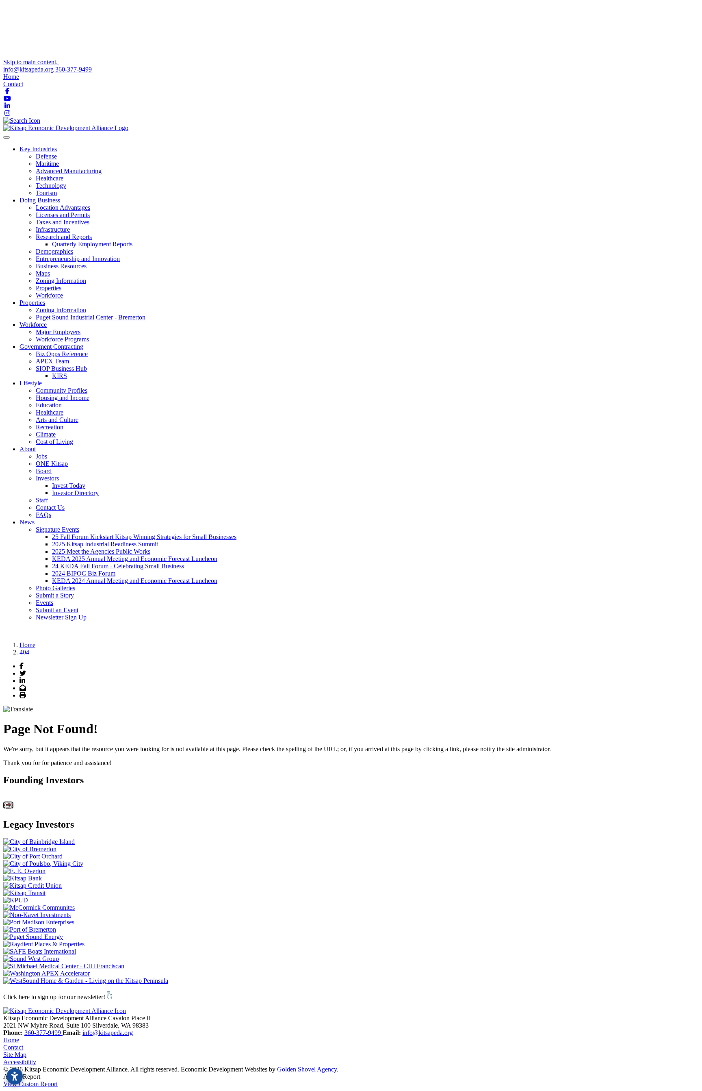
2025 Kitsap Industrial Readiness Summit (105, 544)
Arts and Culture (57, 419)
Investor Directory (75, 492)
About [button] (28, 449)
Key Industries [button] (38, 149)
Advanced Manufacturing (69, 170)
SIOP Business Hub (61, 368)
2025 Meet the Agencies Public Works (101, 551)
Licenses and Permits (63, 214)
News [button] (27, 522)
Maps (43, 273)
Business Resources (61, 266)
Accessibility (19, 1061)
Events (44, 602)
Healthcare (49, 178)
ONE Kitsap (52, 463)
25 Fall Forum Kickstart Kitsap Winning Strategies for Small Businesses (144, 536)
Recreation (49, 427)
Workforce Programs (62, 339)
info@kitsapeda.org (28, 69)
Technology (51, 185)
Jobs (41, 456)
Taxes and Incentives (62, 222)
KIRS (59, 375)
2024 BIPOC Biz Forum (83, 573)
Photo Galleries (55, 588)
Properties (48, 288)
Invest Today (68, 485)
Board (44, 470)
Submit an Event (57, 609)
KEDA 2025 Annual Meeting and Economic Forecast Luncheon (134, 558)
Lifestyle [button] (31, 383)
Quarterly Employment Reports (92, 244)
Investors (47, 478)
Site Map (14, 1054)
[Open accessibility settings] (14, 1076)
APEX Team (52, 361)
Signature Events (57, 529)
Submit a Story (55, 595)
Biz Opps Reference (62, 353)
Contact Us (50, 507)
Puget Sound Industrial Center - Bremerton (90, 317)
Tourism (46, 192)
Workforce (49, 295)
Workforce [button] (33, 324)
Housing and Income (62, 397)
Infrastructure (53, 229)
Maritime (47, 163)
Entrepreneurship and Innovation (78, 258)
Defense (46, 156)
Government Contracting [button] (51, 346)
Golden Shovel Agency (307, 1069)
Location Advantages (63, 207)
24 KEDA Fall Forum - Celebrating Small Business (118, 566)
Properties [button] (32, 302)
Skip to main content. (31, 62)
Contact (13, 83)
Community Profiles (61, 390)
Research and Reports (64, 236)
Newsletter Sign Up (61, 617)
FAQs (43, 514)
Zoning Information (61, 280)
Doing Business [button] (40, 200)
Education (49, 405)
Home (11, 76)
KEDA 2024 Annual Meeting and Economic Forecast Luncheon (134, 580)
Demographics (54, 251)
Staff (42, 500)
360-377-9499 (73, 69)
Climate (46, 434)
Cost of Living (54, 441)
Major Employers (58, 331)
